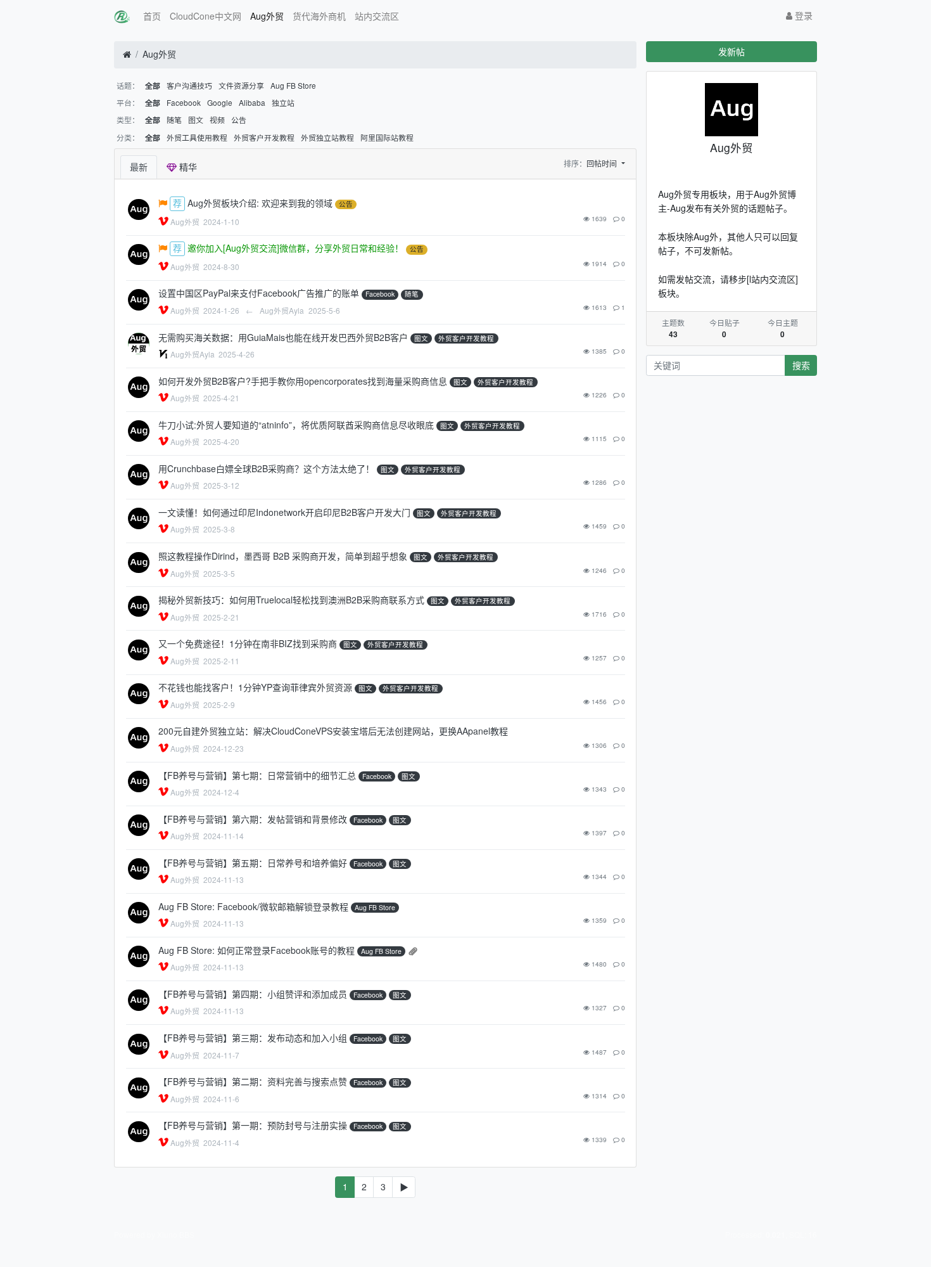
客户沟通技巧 (189, 85)
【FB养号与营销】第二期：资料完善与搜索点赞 (252, 1081)
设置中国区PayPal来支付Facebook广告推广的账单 (258, 292)
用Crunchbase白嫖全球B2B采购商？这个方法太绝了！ (266, 468)
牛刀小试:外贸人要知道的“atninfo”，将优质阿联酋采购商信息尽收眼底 (296, 424)
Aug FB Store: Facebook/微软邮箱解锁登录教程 (253, 906)
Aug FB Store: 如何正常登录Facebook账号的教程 (256, 950)
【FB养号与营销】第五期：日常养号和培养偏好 (252, 862)
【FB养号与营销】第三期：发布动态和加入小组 (252, 1037)
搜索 (801, 365)
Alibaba (252, 102)
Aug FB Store (293, 85)
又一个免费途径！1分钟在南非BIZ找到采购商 (247, 643)
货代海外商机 (319, 16)
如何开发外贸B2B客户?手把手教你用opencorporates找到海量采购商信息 (302, 381)
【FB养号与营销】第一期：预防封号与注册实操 (252, 1125)
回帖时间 (602, 163)
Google (219, 102)
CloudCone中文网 (205, 16)
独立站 (283, 102)
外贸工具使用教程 (197, 137)
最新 (139, 166)
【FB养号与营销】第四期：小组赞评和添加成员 (252, 993)
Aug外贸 (267, 16)
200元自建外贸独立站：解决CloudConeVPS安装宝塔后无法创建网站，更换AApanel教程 (333, 730)
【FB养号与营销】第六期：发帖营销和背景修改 (252, 819)
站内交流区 (377, 16)
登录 (802, 15)
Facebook (184, 102)
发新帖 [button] (731, 51)
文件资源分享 (241, 85)
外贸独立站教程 (327, 137)
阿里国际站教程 (387, 137)
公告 (238, 119)
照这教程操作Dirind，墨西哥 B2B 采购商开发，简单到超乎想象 (282, 556)
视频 (217, 119)
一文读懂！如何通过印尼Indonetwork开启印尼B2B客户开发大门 (284, 512)
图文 (195, 119)
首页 (152, 16)
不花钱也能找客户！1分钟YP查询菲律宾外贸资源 (255, 687)
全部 (152, 85)
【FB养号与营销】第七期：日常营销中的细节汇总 (257, 775)
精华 (187, 166)
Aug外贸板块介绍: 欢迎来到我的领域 (259, 202)
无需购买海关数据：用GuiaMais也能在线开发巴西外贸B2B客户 (283, 337)
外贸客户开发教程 (264, 137)
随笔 (174, 119)
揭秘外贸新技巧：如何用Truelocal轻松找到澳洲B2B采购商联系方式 (291, 599)
